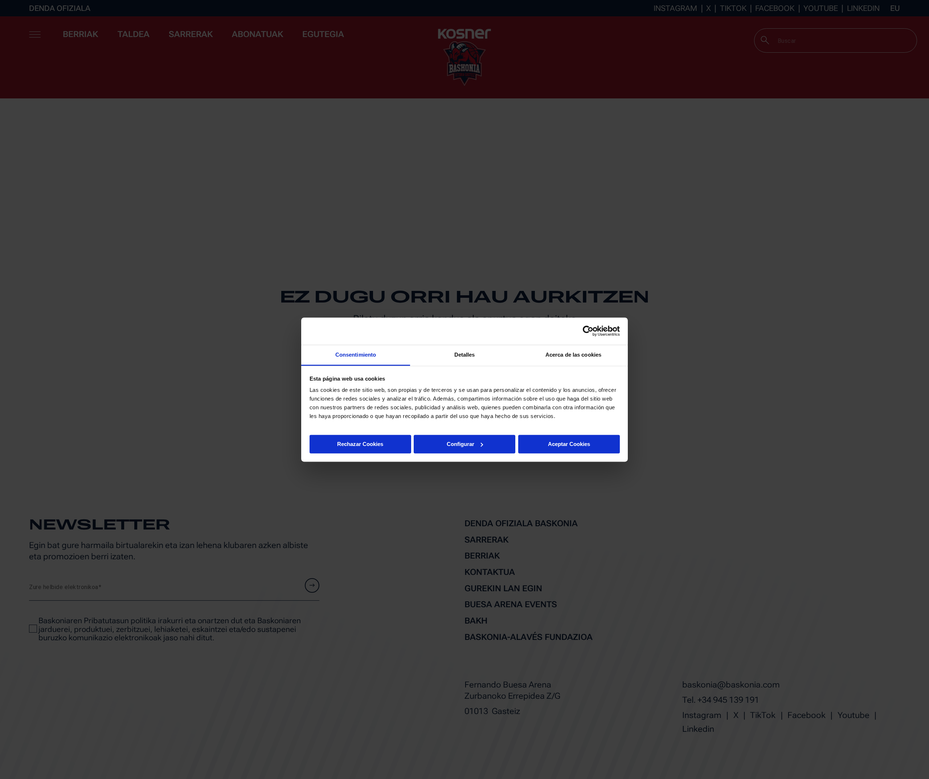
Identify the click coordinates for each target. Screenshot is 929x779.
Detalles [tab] (464, 355)
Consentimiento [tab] (355, 355)
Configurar (460, 444)
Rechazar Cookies (360, 444)
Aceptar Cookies (569, 444)
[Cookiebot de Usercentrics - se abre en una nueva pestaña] (588, 330)
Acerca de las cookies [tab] (573, 355)
